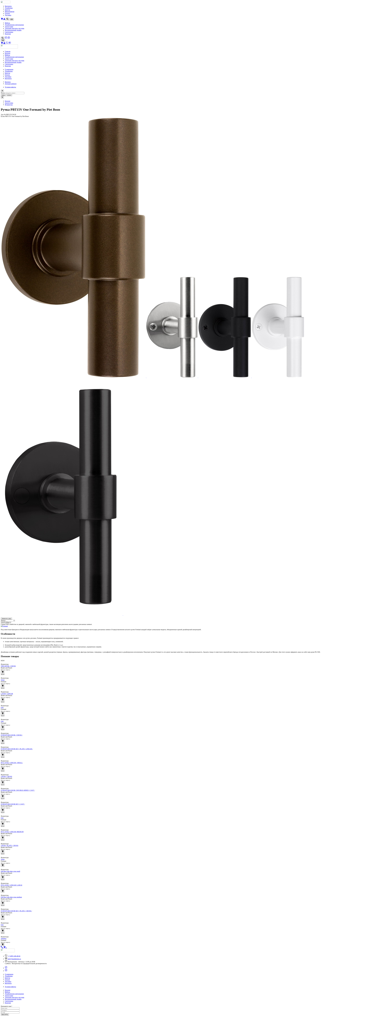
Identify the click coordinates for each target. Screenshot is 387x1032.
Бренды (7, 10)
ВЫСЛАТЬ (5, 1014)
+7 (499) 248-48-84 (14, 956)
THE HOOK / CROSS (8, 666)
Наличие (8, 34)
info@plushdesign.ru (14, 959)
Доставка (8, 15)
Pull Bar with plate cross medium (11, 897)
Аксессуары (9, 26)
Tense (3, 680)
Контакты (8, 6)
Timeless (3, 938)
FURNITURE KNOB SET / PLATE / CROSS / (16, 911)
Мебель (7, 23)
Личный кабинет (11, 84)
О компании (9, 69)
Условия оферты (10, 87)
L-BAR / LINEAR (7, 694)
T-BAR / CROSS (6, 776)
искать (9, 95)
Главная (7, 51)
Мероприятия (9, 11)
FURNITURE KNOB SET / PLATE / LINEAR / (17, 749)
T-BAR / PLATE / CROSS (9, 845)
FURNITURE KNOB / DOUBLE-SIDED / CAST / (18, 790)
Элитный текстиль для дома (14, 28)
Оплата (7, 13)
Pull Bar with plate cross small (10, 871)
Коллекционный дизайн (13, 30)
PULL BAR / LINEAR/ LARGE (11, 885)
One (2, 707)
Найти (3, 95)
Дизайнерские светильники (14, 25)
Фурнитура (9, 105)
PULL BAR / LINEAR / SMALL (12, 763)
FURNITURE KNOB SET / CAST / (13, 804)
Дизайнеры (9, 8)
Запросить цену (6, 618)
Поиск (3, 93)
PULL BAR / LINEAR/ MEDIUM (12, 832)
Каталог (7, 53)
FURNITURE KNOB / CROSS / (11, 735)
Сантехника (9, 32)
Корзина (8, 82)
